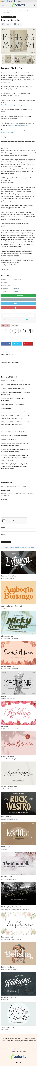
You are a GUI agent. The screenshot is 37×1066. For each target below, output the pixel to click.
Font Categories (11, 11)
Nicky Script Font (7, 636)
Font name (8, 408)
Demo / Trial (17, 291)
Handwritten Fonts (6, 759)
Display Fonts (5, 16)
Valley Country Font (8, 1027)
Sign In (3, 1)
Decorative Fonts (5, 819)
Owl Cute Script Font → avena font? (15, 404)
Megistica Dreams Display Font (10, 362)
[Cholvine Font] (18, 683)
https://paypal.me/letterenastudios (18, 125)
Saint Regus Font (12, 439)
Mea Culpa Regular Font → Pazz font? (15, 428)
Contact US (15, 1051)
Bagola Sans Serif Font (7, 354)
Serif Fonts (20, 11)
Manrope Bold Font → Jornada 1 (14, 381)
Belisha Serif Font (7, 967)
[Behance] (17, 1062)
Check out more (19, 300)
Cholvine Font (6, 696)
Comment (4, 499)
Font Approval (31, 1049)
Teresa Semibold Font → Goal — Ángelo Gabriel (18, 384)
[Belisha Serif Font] (18, 953)
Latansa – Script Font (8, 576)
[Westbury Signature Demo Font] (18, 893)
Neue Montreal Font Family (18, 412)
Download (19, 296)
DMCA (14, 1049)
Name (3, 527)
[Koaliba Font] (18, 833)
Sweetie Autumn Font (9, 666)
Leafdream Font (7, 937)
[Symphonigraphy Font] (18, 773)
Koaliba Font (5, 847)
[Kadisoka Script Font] (18, 984)
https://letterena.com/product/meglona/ (13, 105)
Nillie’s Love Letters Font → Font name (17, 432)
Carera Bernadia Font (8, 756)
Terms (3, 1049)
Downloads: (6, 286)
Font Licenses (21, 1049)
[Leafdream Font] (18, 923)
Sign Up (9, 1)
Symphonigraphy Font (9, 786)
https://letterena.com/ (7, 132)
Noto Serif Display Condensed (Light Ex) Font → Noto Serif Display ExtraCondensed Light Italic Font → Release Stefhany (14, 458)
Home (4, 11)
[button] (34, 6)
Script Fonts (12, 578)
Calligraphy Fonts (6, 638)
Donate (19, 308)
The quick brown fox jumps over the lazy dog (19, 331)
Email (3, 534)
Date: (4, 279)
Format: (5, 282)
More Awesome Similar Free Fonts (19, 547)
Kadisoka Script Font (8, 997)
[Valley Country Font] (18, 1014)
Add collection (19, 304)
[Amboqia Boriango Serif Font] (18, 592)
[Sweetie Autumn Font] (18, 653)
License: (5, 291)
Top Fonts (23, 1051)
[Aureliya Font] (18, 713)
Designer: (5, 289)
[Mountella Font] (18, 863)
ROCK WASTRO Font (8, 817)
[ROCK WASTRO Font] (18, 803)
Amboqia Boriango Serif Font (11, 606)
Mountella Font (6, 877)
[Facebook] (20, 1062)
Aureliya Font (6, 726)
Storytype (16, 289)
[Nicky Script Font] (18, 622)
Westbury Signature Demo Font (12, 907)
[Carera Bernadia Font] (18, 743)
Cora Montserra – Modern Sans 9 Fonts (15, 388)
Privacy (9, 1049)
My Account (18, 1)
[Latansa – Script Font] (18, 562)
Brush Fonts (4, 578)
